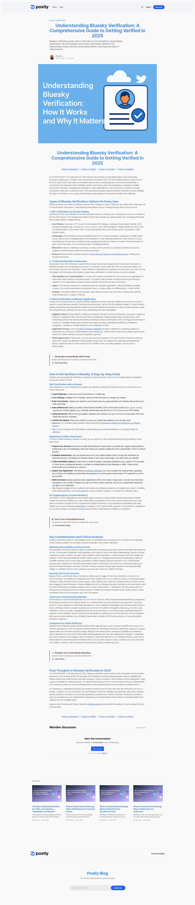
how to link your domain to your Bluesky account (109, 254)
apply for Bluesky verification (90, 329)
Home (55, 7)
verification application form (96, 471)
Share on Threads (107, 169)
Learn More (59, 659)
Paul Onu (59, 56)
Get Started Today (62, 525)
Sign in (148, 7)
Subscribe (158, 7)
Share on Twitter (89, 169)
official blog (80, 506)
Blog (61, 7)
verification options (94, 704)
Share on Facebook (70, 169)
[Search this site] (142, 7)
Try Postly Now (61, 363)
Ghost (162, 853)
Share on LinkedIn (125, 169)
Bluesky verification (57, 20)
